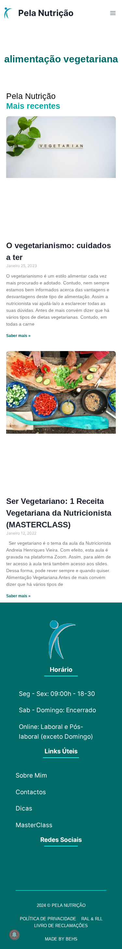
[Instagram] (61, 867)
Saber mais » (18, 335)
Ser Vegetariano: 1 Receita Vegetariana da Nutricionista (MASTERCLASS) (58, 513)
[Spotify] (79, 867)
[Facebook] (43, 867)
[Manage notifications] (14, 934)
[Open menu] (113, 13)
